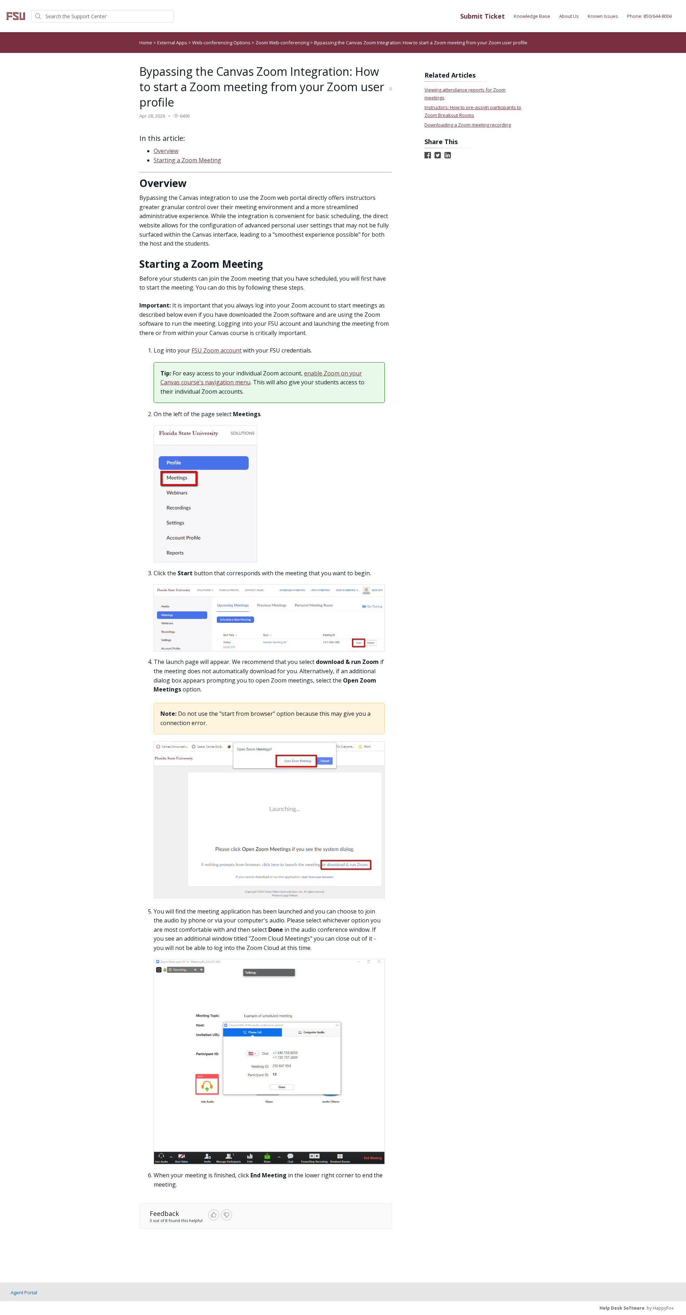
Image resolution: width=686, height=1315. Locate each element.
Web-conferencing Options (222, 42)
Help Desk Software (622, 1308)
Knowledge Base (532, 16)
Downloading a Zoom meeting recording (467, 125)
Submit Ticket (482, 16)
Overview (166, 151)
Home (145, 42)
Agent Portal (24, 1292)
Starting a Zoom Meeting (187, 160)
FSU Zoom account (217, 350)
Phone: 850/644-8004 (649, 16)
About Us (569, 16)
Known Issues (603, 16)
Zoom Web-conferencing (282, 42)
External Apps (172, 42)
